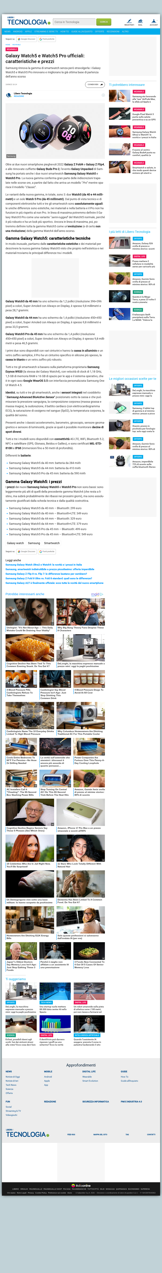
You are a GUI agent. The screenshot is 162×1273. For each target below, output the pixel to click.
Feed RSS (71, 1135)
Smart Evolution (90, 1081)
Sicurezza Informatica (95, 1101)
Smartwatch (52, 543)
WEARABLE (16, 45)
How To (124, 1076)
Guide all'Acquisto (129, 1081)
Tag (127, 1135)
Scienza (9, 1089)
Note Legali (21, 1193)
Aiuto (69, 1193)
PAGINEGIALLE (35, 1189)
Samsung (34, 543)
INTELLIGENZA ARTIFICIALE (87, 1035)
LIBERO (15, 1189)
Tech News (11, 1085)
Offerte (9, 1093)
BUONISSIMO (133, 1189)
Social (9, 1107)
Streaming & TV (13, 1111)
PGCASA (67, 1189)
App (46, 1085)
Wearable (87, 1076)
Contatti (151, 1135)
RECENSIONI (113, 31)
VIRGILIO (24, 1189)
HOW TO (64, 31)
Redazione (50, 1101)
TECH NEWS (46, 1002)
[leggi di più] (103, 95)
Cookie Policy (41, 1193)
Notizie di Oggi (13, 1076)
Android (48, 1076)
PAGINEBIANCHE (79, 1189)
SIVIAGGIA (110, 1189)
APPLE (28, 31)
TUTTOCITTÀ (93, 1189)
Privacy (31, 1193)
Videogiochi (11, 1115)
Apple (47, 1081)
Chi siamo (11, 1193)
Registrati (129, 25)
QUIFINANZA (121, 1189)
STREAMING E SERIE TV (46, 31)
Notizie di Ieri (12, 1081)
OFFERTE (99, 31)
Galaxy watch (15, 543)
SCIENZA (11, 1035)
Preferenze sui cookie (57, 1193)
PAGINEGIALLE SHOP (53, 1189)
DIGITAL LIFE (80, 1002)
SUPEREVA (145, 1189)
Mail (140, 25)
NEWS (7, 31)
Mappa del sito (100, 1135)
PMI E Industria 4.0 (131, 1101)
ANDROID (17, 31)
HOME (8, 45)
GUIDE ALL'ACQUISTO (82, 31)
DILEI (102, 1189)
